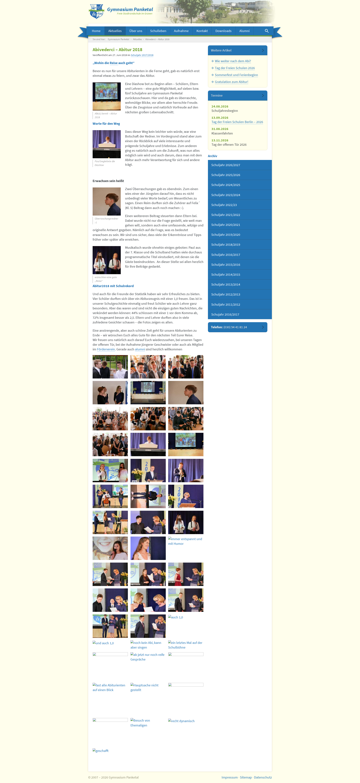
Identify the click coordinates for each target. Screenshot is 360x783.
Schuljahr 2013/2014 (225, 284)
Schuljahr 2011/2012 (225, 304)
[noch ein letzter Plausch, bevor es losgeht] (110, 366)
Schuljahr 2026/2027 (225, 165)
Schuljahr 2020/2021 (225, 224)
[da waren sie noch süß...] (148, 392)
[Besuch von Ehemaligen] (148, 722)
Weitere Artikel (221, 50)
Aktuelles (115, 31)
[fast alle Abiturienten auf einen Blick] (110, 687)
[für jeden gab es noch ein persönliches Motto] (148, 522)
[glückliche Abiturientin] (148, 548)
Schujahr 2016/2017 (225, 314)
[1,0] (110, 626)
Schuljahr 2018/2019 (225, 244)
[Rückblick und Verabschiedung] (185, 496)
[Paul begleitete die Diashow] (148, 444)
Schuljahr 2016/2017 (225, 254)
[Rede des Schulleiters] (148, 470)
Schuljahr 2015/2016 (225, 264)
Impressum (230, 777)
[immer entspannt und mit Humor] (185, 541)
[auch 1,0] (148, 626)
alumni (140, 349)
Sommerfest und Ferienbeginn (236, 75)
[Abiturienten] (148, 366)
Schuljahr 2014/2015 (225, 274)
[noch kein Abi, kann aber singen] (148, 645)
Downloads (223, 31)
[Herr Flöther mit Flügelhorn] (185, 470)
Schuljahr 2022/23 (224, 205)
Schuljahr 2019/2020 (225, 234)
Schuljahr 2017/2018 (142, 55)
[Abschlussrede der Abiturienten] (148, 496)
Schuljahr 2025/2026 (225, 175)
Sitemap (246, 777)
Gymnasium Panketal (118, 39)
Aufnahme (181, 31)
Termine (217, 95)
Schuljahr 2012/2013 (225, 294)
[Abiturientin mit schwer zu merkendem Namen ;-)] (185, 574)
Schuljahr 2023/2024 (225, 195)
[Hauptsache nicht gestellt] (148, 687)
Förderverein (106, 349)
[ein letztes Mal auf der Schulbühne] (185, 645)
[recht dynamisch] (185, 720)
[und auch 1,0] (185, 617)
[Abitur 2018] (110, 392)
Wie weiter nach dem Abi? (233, 61)
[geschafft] (110, 750)
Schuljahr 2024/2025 (225, 185)
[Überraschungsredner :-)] (185, 392)
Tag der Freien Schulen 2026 (235, 68)
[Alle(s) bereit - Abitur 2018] (185, 444)
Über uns (135, 31)
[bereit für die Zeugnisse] (110, 418)
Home (96, 31)
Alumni (244, 31)
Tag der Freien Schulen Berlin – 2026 (237, 122)
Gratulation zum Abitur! (231, 82)
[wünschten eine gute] (185, 522)
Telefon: (229, 327)
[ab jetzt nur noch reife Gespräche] (148, 657)
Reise (114, 63)
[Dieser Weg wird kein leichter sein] (110, 496)
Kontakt (202, 31)
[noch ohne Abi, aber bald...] (185, 418)
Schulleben (158, 31)
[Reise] (110, 548)
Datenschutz (263, 777)
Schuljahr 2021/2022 (225, 215)
